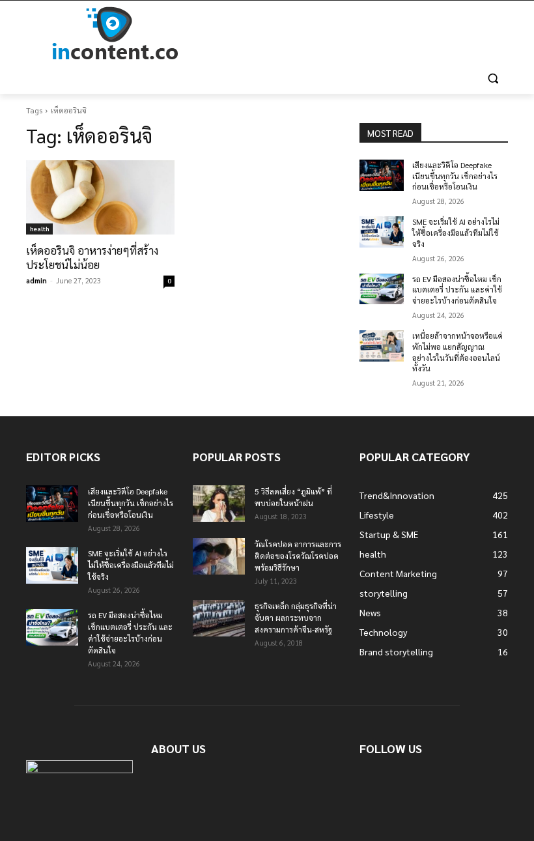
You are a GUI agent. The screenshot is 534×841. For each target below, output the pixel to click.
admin (36, 280)
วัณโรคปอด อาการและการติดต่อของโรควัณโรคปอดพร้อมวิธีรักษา (298, 556)
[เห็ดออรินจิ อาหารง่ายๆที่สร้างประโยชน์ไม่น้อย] (100, 197)
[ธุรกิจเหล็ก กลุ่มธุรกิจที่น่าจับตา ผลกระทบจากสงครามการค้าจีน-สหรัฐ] (219, 618)
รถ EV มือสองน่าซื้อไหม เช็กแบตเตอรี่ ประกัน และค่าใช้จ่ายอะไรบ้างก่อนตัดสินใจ (457, 290)
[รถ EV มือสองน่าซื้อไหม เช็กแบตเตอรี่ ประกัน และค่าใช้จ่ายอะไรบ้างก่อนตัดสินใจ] (381, 289)
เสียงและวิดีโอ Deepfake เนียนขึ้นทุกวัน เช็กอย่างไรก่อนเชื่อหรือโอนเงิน (455, 176)
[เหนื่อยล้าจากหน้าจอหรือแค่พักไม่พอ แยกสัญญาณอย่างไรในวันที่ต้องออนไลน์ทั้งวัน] (381, 346)
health (39, 228)
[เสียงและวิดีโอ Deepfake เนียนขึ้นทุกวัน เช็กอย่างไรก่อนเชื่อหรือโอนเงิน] (381, 175)
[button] (492, 78)
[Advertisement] (355, 33)
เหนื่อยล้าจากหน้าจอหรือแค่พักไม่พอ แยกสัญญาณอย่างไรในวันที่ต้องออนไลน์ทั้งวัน (457, 351)
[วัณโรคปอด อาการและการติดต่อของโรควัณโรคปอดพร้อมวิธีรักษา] (219, 556)
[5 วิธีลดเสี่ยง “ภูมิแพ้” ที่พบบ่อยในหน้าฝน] (219, 503)
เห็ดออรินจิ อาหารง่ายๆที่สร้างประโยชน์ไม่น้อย (92, 257)
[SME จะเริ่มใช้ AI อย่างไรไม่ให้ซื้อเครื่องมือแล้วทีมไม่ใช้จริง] (381, 232)
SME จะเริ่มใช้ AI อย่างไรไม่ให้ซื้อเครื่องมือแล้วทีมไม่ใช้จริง (455, 232)
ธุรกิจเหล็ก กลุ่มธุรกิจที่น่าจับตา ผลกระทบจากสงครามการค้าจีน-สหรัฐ (296, 617)
